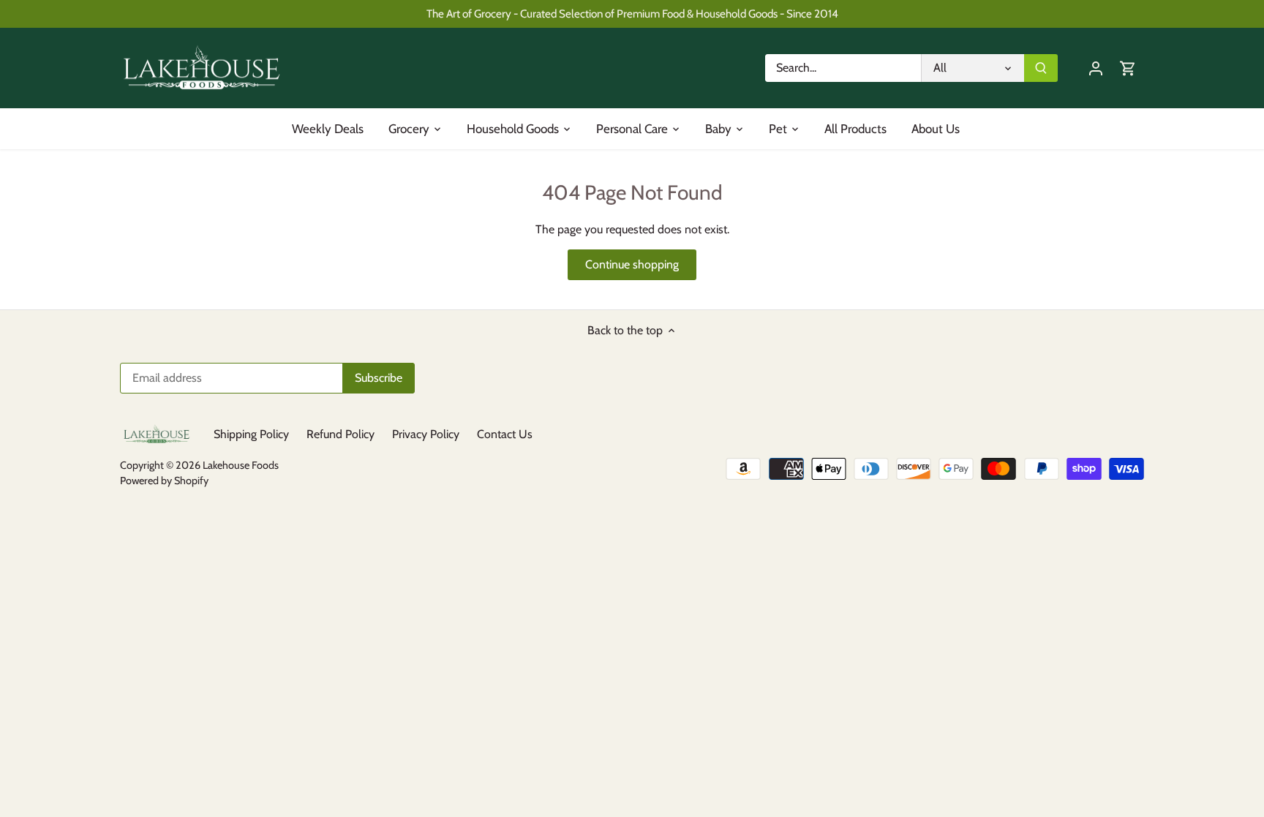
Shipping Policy (251, 434)
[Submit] (1041, 68)
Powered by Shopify (164, 480)
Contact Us (505, 434)
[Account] (1096, 68)
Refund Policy (340, 434)
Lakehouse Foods (241, 465)
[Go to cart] (1128, 68)
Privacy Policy (425, 434)
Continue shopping (632, 264)
